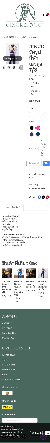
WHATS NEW (8, 354)
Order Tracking (9, 333)
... (17, 37)
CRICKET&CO (9, 37)
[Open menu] (4, 15)
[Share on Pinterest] (47, 197)
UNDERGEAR (8, 364)
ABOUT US (7, 323)
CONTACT (7, 328)
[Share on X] (43, 197)
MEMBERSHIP (9, 369)
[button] (43, 15)
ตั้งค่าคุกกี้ (36, 433)
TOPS (5, 359)
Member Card (8, 338)
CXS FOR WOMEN (37, 188)
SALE (4, 374)
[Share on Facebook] (39, 197)
